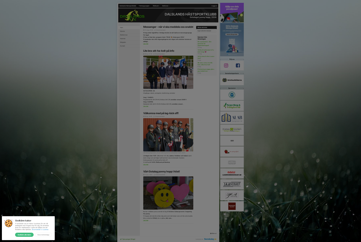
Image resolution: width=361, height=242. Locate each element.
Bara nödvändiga (43, 235)
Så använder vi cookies (40, 229)
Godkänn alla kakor (24, 235)
